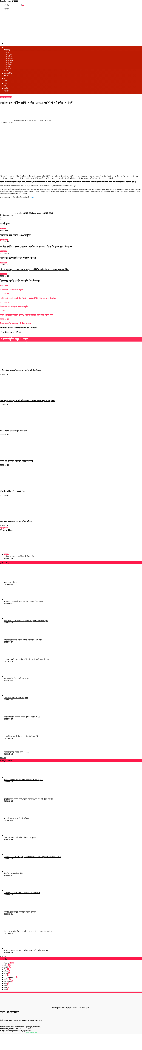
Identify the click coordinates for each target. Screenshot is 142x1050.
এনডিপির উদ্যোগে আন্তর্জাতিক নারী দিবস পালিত (19, 556)
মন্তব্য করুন (4, 528)
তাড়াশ (9, 66)
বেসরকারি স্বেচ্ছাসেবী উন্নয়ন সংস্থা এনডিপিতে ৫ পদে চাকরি (23, 640)
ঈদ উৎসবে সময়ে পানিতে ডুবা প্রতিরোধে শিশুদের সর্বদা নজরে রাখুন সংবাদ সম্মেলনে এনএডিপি (32, 857)
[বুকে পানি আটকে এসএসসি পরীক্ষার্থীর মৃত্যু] (14, 816)
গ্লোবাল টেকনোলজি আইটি (31, 1032)
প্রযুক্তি (6, 979)
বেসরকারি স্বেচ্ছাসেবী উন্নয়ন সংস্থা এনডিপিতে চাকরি (21, 736)
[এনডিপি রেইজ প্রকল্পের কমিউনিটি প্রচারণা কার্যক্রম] (14, 910)
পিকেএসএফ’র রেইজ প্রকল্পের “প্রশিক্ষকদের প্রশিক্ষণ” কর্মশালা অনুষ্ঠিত (26, 620)
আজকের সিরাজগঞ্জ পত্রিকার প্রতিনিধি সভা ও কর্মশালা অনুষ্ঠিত (23, 780)
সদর (9, 52)
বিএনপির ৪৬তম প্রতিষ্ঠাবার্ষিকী (13, 873)
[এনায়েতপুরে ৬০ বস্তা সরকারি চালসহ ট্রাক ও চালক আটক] (14, 890)
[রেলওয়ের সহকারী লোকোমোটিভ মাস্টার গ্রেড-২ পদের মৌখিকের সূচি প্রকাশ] (14, 657)
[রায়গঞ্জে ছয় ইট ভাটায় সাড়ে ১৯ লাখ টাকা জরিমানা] (19, 517)
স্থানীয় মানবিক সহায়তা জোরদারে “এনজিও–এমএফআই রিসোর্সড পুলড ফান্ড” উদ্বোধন (36, 246)
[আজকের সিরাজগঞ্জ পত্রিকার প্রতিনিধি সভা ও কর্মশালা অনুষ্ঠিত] (14, 778)
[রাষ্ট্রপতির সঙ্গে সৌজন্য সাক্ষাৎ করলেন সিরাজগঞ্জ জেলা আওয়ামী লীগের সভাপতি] (14, 797)
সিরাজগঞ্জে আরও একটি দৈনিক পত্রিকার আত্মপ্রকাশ (20, 837)
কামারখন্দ (10, 54)
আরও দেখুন (3, 758)
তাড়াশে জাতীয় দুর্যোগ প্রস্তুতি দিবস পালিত (13, 431)
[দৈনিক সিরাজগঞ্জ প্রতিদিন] (9, 40)
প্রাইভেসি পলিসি (72, 1008)
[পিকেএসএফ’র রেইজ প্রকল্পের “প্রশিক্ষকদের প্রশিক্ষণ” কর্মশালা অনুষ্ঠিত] (14, 618)
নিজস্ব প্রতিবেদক (19, 120)
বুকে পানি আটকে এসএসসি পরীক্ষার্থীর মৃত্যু (17, 818)
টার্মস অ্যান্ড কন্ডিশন (84, 1008)
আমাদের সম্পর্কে (62, 1008)
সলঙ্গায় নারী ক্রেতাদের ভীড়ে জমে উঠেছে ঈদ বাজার (16, 461)
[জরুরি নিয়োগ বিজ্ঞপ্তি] (14, 580)
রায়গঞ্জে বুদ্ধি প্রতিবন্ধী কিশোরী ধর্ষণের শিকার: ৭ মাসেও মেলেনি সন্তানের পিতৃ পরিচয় (27, 400)
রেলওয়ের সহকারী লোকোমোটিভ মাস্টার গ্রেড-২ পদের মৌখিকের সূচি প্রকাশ (27, 659)
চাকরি (6, 88)
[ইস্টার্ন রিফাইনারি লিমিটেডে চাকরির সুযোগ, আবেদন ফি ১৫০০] (14, 715)
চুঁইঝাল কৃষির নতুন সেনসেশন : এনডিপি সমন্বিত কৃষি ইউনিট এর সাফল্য (26, 950)
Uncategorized (9, 977)
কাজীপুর (10, 56)
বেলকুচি (10, 62)
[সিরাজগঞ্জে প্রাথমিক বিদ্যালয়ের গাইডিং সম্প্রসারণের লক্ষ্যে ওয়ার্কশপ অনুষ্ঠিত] (13, 929)
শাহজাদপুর (10, 60)
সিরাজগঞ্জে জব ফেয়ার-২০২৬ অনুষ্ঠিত (15, 235)
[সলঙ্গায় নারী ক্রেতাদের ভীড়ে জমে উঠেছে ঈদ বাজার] (19, 457)
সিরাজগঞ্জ (7, 50)
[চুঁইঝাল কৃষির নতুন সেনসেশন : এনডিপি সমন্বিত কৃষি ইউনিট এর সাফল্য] (14, 948)
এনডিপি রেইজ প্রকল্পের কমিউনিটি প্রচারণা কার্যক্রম (20, 912)
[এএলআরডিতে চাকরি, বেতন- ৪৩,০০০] (14, 695)
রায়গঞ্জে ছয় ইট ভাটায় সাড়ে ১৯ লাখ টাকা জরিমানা (16, 521)
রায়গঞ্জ (9, 68)
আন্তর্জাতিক (8, 73)
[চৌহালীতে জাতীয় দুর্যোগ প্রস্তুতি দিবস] (19, 487)
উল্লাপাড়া (10, 58)
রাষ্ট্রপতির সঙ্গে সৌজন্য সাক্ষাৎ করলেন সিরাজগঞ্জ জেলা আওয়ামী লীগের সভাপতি (28, 799)
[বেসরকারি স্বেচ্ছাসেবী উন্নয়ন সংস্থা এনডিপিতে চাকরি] (13, 734)
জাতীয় (6, 70)
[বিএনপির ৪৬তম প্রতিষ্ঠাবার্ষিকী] (14, 871)
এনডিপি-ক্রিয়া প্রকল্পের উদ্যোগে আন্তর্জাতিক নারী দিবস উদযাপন (20, 370)
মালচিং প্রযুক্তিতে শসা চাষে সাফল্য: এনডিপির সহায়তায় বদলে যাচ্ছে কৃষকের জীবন (34, 269)
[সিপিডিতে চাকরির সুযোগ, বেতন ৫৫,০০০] (14, 750)
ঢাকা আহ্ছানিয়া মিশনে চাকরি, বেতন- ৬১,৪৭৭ (18, 678)
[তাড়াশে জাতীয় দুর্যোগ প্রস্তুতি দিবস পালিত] (19, 426)
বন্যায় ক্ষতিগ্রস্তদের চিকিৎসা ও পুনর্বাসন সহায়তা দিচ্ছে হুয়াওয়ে (23, 601)
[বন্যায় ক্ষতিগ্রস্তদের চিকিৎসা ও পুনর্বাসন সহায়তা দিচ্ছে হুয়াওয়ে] (14, 599)
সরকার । (33, 197)
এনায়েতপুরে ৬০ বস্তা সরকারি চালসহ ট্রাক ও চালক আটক (22, 893)
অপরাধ (6, 78)
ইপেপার (6, 91)
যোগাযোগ (54, 1008)
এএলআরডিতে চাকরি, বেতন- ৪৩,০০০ (16, 697)
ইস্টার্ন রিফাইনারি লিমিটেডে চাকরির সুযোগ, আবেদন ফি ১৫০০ (23, 717)
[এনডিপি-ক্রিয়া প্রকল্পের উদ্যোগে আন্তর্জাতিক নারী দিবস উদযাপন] (19, 366)
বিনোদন (6, 81)
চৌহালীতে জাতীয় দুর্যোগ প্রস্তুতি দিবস (12, 491)
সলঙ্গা (5, 985)
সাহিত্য (6, 971)
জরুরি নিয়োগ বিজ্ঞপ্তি (10, 582)
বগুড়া (5, 989)
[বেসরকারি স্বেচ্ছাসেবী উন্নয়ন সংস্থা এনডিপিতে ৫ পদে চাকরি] (13, 638)
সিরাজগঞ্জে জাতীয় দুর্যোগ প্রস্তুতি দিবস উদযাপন (20, 280)
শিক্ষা (5, 86)
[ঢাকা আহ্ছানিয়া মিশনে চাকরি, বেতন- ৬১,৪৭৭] (14, 676)
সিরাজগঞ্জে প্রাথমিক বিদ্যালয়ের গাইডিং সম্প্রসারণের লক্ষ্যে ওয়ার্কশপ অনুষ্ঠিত (28, 931)
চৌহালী (9, 64)
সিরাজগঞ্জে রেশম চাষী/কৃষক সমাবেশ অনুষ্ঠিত (18, 257)
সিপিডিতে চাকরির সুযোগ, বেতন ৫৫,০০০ (16, 752)
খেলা (5, 83)
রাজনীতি (6, 75)
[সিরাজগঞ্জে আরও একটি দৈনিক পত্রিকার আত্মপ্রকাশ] (14, 835)
